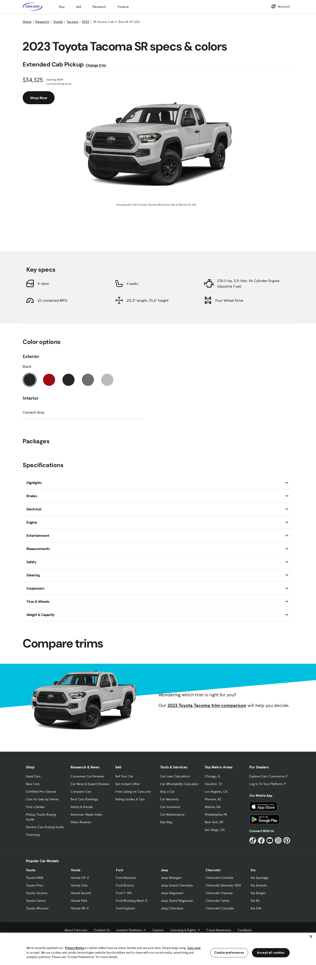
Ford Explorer (125, 908)
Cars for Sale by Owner (42, 799)
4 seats (132, 283)
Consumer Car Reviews (87, 776)
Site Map (166, 822)
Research (99, 7)
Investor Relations (129, 930)
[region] (158, 948)
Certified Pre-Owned (41, 791)
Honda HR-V (80, 908)
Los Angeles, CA (216, 791)
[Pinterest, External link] (286, 840)
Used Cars (33, 776)
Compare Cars (81, 791)
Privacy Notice (74, 948)
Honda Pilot (79, 901)
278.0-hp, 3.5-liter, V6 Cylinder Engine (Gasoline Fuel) (248, 283)
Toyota (58, 22)
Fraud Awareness (219, 930)
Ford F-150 (124, 893)
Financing (33, 835)
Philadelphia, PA (216, 814)
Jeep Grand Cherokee (177, 885)
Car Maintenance (172, 814)
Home (27, 22)
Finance (123, 7)
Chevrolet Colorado (220, 908)
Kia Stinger (258, 893)
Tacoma (72, 22)
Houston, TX (213, 784)
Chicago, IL (212, 776)
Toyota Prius (34, 885)
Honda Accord (81, 893)
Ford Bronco (125, 885)
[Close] (311, 936)
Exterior (31, 356)
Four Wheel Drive (229, 300)
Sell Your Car (124, 776)
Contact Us (102, 930)
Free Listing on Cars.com (133, 791)
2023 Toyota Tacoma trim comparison (206, 705)
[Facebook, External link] (261, 840)
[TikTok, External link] (252, 840)
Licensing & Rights (183, 930)
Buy (62, 7)
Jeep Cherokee (172, 908)
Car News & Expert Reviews (90, 784)
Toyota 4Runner (37, 908)
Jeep (164, 870)
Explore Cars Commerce (267, 776)
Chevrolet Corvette (219, 878)
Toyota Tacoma (36, 893)
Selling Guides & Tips (130, 799)
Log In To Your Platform (266, 784)
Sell (78, 7)
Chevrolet (213, 870)
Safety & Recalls (82, 807)
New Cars (33, 784)
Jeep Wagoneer (172, 893)
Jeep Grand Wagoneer (177, 901)
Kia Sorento (259, 885)
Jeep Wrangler (171, 878)
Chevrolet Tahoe (217, 901)
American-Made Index (86, 814)
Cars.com (194, 948)
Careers (158, 930)
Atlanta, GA (212, 807)
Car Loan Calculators (175, 776)
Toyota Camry (36, 901)
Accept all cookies (271, 952)
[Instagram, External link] (278, 840)
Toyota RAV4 (34, 878)
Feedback (245, 930)
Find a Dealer (35, 807)
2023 (85, 22)
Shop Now (38, 97)
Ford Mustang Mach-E (132, 901)
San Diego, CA (215, 830)
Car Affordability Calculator (179, 784)
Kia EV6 (256, 908)
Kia (253, 870)
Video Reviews (81, 822)
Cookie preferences (229, 952)
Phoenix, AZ (213, 799)
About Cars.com (76, 930)
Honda (75, 870)
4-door (43, 283)
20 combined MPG (52, 300)
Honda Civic (79, 885)
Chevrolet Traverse (219, 893)
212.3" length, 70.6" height (148, 300)
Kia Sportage (260, 878)
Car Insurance (170, 807)
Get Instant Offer (127, 784)
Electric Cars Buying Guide (45, 827)
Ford (119, 870)
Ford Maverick (126, 878)
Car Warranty (169, 799)
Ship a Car (167, 791)
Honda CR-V (80, 878)
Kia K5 (255, 901)
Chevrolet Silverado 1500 (223, 885)
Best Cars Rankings (84, 799)
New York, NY (214, 822)
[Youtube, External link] (269, 840)
